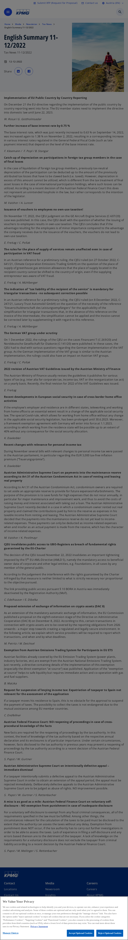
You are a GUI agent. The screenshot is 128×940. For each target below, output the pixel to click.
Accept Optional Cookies (80, 933)
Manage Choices (10, 933)
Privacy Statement (39, 926)
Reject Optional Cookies (109, 933)
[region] (64, 918)
